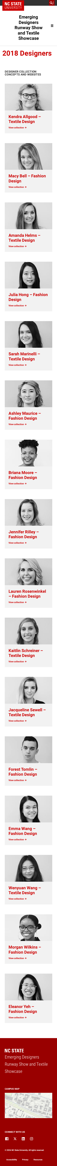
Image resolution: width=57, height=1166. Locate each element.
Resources (38, 1160)
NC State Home (14, 3)
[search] (52, 3)
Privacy (25, 1160)
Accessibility (11, 1160)
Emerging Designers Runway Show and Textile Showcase (29, 27)
